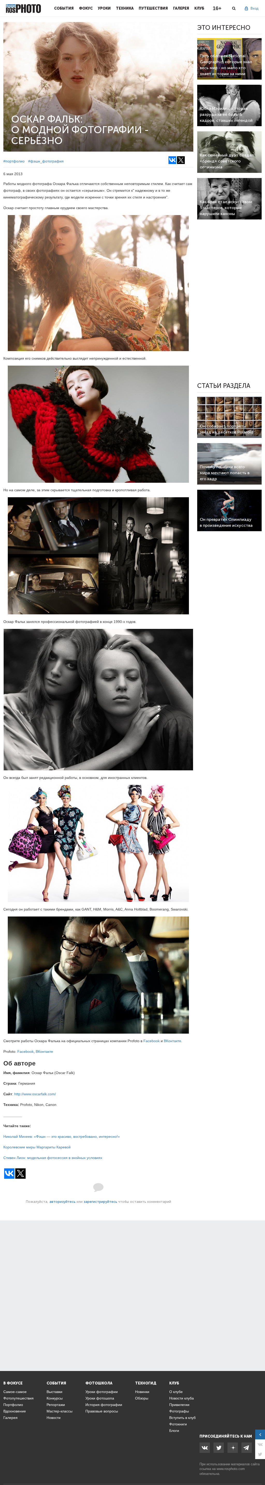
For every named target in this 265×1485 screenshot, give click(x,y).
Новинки (142, 1392)
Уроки (104, 8)
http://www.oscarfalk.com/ (35, 1094)
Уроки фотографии (101, 1392)
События (64, 8)
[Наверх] (258, 1468)
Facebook (151, 1041)
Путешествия (153, 8)
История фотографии (103, 1405)
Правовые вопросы (101, 1411)
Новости (54, 1418)
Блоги (174, 1431)
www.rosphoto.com (231, 1469)
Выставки (54, 1392)
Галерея (181, 8)
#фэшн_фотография (46, 161)
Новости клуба (181, 1398)
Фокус (86, 8)
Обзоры (141, 1398)
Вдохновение (14, 1411)
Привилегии (179, 1405)
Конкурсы (55, 1398)
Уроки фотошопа (99, 1398)
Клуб (199, 8)
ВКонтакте (172, 1041)
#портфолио (14, 161)
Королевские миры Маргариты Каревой (37, 1147)
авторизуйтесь (62, 1202)
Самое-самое (15, 1392)
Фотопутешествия (18, 1398)
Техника (125, 8)
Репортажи (56, 1405)
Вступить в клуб (182, 1418)
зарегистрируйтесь (100, 1202)
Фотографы (179, 1411)
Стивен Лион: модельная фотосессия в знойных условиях (52, 1158)
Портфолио (13, 1405)
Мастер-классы (59, 1411)
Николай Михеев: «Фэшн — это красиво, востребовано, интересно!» (61, 1136)
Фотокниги (178, 1424)
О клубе (176, 1392)
